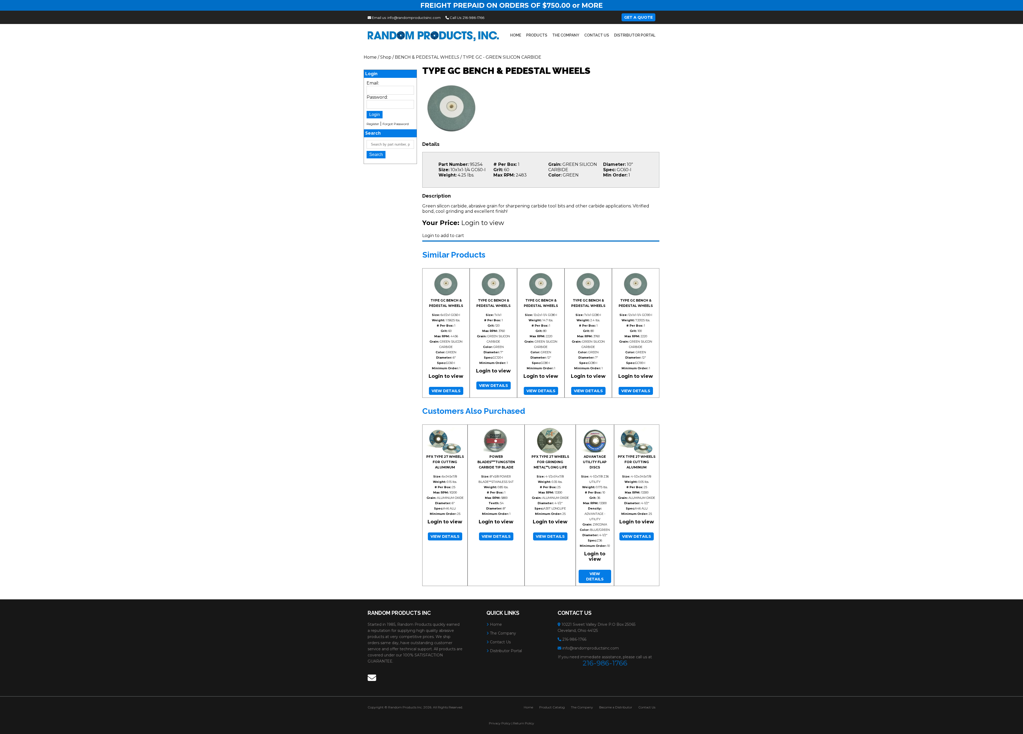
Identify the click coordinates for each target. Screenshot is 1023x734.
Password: (377, 97)
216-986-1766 (473, 17)
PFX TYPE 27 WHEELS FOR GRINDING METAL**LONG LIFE (550, 462)
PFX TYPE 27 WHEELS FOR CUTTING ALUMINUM (445, 462)
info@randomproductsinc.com (414, 17)
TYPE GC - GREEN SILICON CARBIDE (502, 57)
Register (373, 124)
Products (536, 35)
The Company (565, 35)
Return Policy (523, 723)
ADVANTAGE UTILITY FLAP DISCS (595, 462)
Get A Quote (638, 17)
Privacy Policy (500, 723)
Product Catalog (552, 707)
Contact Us (596, 35)
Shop (385, 57)
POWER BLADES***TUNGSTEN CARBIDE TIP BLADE (496, 462)
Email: (373, 83)
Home (515, 35)
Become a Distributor (615, 707)
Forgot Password (396, 124)
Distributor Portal (634, 35)
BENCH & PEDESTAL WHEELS (427, 57)
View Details (446, 390)
